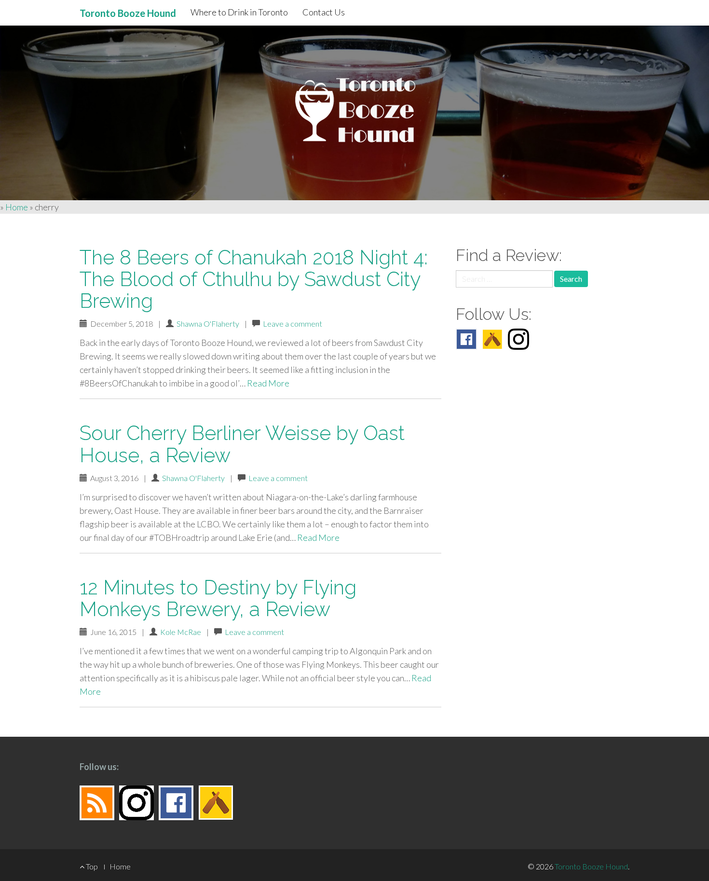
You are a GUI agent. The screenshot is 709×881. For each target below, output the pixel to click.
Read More (268, 383)
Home (16, 207)
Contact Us (323, 12)
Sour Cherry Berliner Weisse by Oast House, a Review (242, 444)
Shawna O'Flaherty (208, 323)
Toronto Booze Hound (591, 866)
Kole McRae (180, 631)
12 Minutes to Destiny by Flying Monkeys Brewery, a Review (218, 598)
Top (91, 866)
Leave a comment (292, 323)
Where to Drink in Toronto (239, 12)
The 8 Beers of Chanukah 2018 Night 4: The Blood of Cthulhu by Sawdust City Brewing (254, 279)
